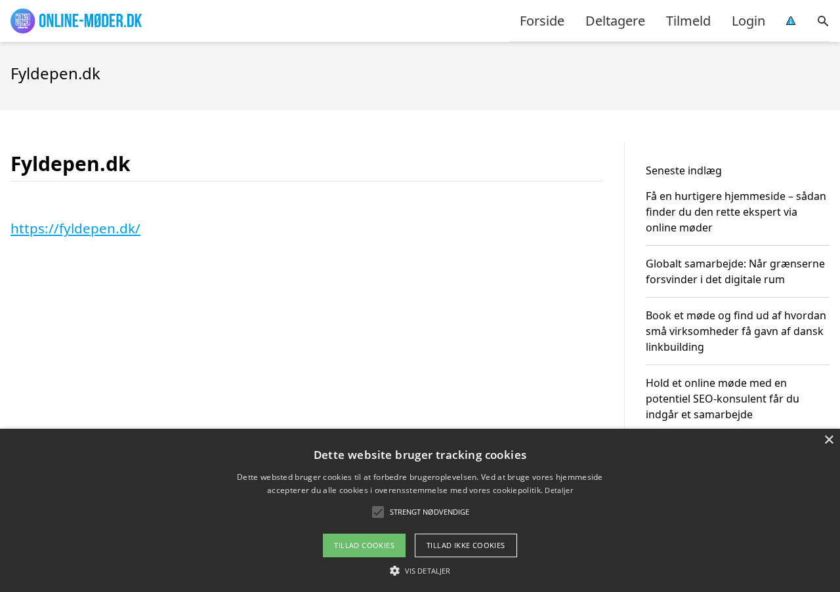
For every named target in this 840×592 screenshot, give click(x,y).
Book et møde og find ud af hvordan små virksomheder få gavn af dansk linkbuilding (736, 331)
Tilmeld (688, 21)
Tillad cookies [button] (364, 545)
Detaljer (558, 490)
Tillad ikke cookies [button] (466, 545)
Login (748, 21)
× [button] (828, 440)
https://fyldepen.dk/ (75, 228)
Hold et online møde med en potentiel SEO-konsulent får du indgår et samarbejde (722, 399)
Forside (542, 21)
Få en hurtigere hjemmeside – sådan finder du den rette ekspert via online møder (736, 212)
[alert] (420, 510)
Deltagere (615, 21)
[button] (420, 570)
